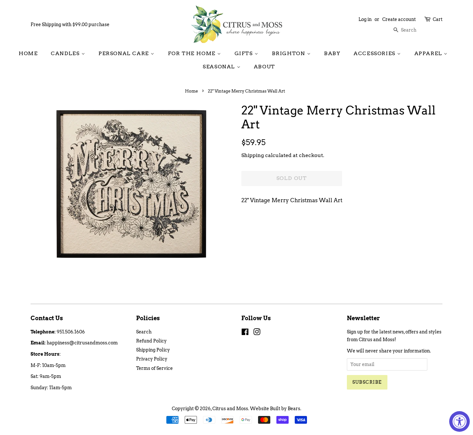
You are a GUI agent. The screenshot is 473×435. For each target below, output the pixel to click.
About (264, 67)
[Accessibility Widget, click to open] (459, 421)
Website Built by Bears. (275, 408)
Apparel (429, 53)
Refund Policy (151, 341)
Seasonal (219, 67)
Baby (332, 53)
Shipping (252, 155)
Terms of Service (154, 368)
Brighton (289, 53)
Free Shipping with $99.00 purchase (70, 24)
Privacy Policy (151, 359)
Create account (399, 19)
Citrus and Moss (230, 408)
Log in (365, 19)
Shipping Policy (153, 350)
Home (28, 53)
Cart (437, 19)
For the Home (193, 53)
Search (144, 332)
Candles (66, 53)
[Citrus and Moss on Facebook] (245, 333)
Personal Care (124, 53)
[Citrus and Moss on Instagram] (256, 333)
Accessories (375, 53)
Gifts (245, 53)
